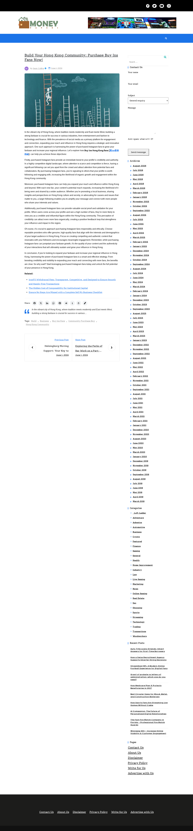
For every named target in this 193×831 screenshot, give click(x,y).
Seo (134, 603)
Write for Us (136, 768)
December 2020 (141, 430)
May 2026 (138, 179)
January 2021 (139, 425)
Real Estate (138, 598)
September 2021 (141, 389)
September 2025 (141, 210)
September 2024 (141, 264)
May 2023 (138, 327)
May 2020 (138, 448)
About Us (134, 752)
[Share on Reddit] (66, 303)
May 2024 (138, 282)
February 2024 (140, 291)
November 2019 (140, 465)
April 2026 (138, 184)
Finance (137, 546)
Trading (137, 627)
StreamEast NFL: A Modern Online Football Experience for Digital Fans (149, 667)
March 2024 (139, 287)
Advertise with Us (141, 773)
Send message (138, 152)
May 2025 (138, 228)
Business (44, 321)
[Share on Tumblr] (72, 303)
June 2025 (138, 224)
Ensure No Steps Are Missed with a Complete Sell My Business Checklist (65, 292)
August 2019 (139, 479)
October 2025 (140, 206)
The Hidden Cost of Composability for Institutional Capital (58, 288)
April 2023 (138, 331)
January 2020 (140, 456)
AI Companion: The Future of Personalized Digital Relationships (148, 712)
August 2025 (139, 215)
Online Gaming (140, 593)
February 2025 (140, 242)
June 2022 (138, 363)
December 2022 (141, 345)
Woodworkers (140, 636)
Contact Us (136, 747)
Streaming (138, 617)
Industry (137, 570)
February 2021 (140, 421)
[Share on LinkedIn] (47, 303)
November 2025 (141, 202)
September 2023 (141, 309)
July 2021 (138, 398)
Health (136, 560)
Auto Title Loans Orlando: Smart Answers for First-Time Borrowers (148, 650)
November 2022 (141, 349)
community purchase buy (81, 321)
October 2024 (140, 260)
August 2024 (139, 269)
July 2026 (138, 170)
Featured (137, 541)
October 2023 (140, 304)
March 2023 (139, 336)
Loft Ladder (139, 513)
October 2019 (139, 470)
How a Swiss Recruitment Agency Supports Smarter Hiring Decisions (148, 658)
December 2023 (141, 300)
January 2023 (140, 340)
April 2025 (138, 233)
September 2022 (141, 354)
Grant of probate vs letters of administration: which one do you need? (148, 677)
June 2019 (138, 488)
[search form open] (166, 38)
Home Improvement (143, 565)
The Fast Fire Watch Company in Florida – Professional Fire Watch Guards (148, 722)
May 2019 (137, 492)
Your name (133, 72)
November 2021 (141, 380)
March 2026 (139, 188)
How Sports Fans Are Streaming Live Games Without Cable (149, 704)
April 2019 (138, 497)
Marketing (138, 584)
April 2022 (138, 372)
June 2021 (138, 403)
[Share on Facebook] (34, 303)
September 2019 (141, 474)
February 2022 (140, 376)
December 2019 (140, 461)
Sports (136, 612)
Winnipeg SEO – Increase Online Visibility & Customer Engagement (148, 732)
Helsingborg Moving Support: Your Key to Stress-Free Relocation (55, 349)
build (33, 321)
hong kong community (37, 324)
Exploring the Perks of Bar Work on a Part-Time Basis (88, 349)
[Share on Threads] (78, 303)
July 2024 (138, 273)
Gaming (136, 551)
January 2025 (140, 246)
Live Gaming (139, 579)
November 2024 (141, 255)
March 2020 (139, 452)
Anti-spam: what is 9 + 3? (140, 139)
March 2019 (139, 501)
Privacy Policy (138, 763)
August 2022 (139, 358)
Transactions (139, 631)
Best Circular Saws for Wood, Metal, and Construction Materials (149, 695)
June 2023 (138, 322)
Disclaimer (135, 758)
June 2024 (138, 278)
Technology (139, 622)
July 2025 (138, 219)
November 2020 (141, 434)
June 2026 (138, 175)
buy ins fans (58, 321)
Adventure (138, 518)
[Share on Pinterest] (59, 303)
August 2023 (139, 313)
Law (135, 575)
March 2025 (139, 237)
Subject (131, 95)
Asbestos (137, 522)
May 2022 (138, 367)
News (135, 589)
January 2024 (140, 295)
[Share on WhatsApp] (53, 303)
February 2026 (140, 193)
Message (132, 108)
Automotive (139, 527)
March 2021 (139, 416)
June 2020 (138, 443)
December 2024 (141, 251)
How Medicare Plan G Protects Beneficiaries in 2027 (146, 686)
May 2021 (137, 407)
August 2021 (139, 394)
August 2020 (139, 439)
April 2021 (138, 412)
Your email (133, 84)
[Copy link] (84, 303)
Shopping (137, 608)
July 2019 (137, 483)
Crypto (136, 537)
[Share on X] (40, 303)
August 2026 (139, 166)
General (136, 556)
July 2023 (138, 318)
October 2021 (140, 385)
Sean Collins (38, 68)
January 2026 (140, 197)
